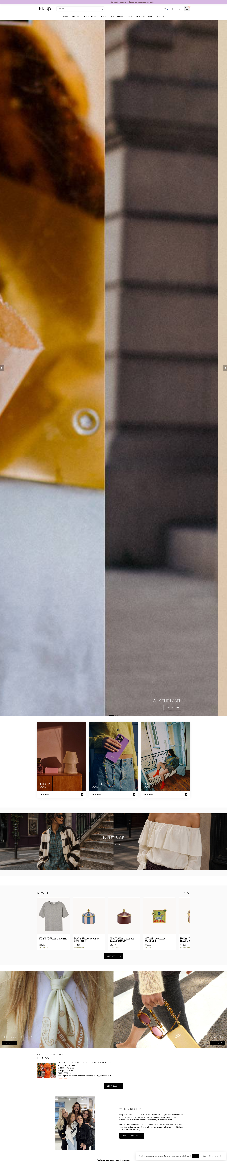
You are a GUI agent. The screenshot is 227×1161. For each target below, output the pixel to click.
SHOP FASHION (89, 16)
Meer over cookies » (216, 1156)
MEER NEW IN (112, 956)
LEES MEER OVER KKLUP (131, 1136)
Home (65, 16)
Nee (204, 1156)
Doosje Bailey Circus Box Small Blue (86, 940)
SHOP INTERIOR (106, 16)
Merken (160, 16)
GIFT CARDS (140, 16)
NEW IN (75, 16)
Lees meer (62, 1078)
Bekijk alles (112, 1086)
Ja (195, 1156)
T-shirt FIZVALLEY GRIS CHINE (53, 939)
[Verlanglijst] (179, 8)
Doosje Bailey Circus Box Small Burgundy (122, 940)
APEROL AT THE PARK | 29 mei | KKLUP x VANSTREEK (84, 1062)
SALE (150, 16)
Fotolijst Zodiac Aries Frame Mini (156, 940)
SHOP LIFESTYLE (123, 16)
